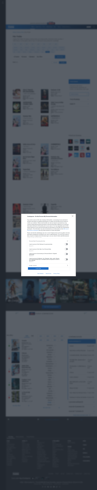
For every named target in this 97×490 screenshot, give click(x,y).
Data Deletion (40, 273)
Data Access (48, 273)
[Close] (73, 216)
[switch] (66, 244)
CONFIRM (38, 268)
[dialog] (48, 245)
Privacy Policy (56, 273)
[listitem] (48, 241)
